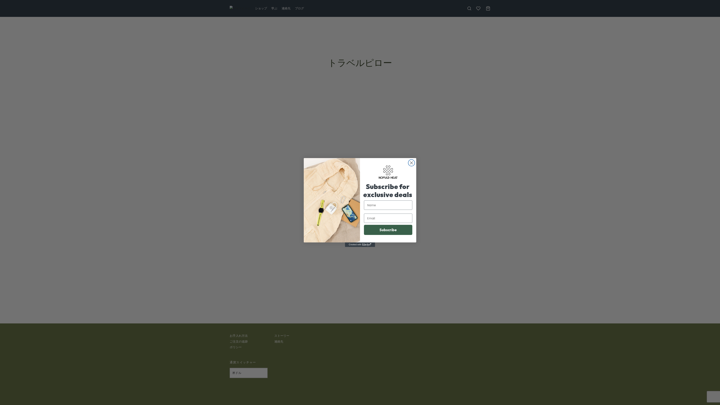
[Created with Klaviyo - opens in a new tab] (360, 244)
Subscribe (388, 229)
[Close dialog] (411, 163)
